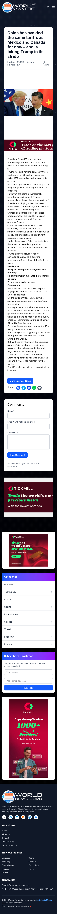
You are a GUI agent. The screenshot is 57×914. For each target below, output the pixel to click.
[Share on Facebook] (18, 388)
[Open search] (48, 7)
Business (6, 858)
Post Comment (17, 455)
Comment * (12, 432)
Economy (6, 861)
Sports (31, 858)
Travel (31, 869)
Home (4, 830)
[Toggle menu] (53, 7)
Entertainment (8, 865)
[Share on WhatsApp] (34, 388)
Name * (10, 411)
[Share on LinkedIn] (29, 388)
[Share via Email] (39, 388)
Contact (5, 838)
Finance (5, 869)
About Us (6, 834)
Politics (5, 872)
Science (32, 861)
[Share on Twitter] (23, 388)
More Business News (20, 381)
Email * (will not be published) (21, 422)
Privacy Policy (8, 841)
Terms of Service (9, 845)
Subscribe (28, 688)
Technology (33, 865)
